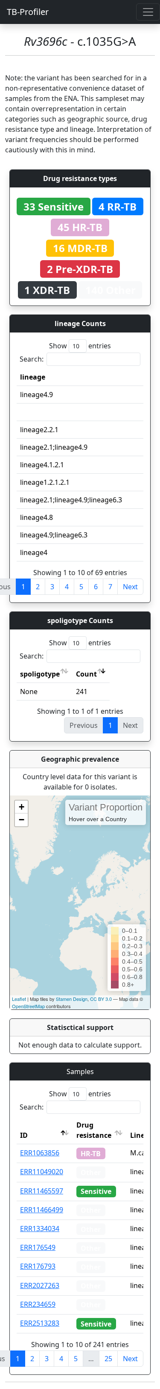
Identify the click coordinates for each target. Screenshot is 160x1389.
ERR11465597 (41, 1191)
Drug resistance (93, 1130)
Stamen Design (71, 998)
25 (108, 1358)
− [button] (21, 819)
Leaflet (19, 998)
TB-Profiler (28, 12)
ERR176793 (37, 1266)
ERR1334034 (39, 1228)
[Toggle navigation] (148, 12)
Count (86, 674)
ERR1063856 (39, 1153)
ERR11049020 (41, 1171)
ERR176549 (37, 1247)
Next (130, 586)
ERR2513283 (39, 1323)
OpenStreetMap (28, 1006)
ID (24, 1135)
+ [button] (21, 806)
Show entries (80, 345)
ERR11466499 (41, 1209)
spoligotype (40, 674)
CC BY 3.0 (101, 998)
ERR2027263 (39, 1285)
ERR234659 (37, 1304)
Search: (32, 359)
